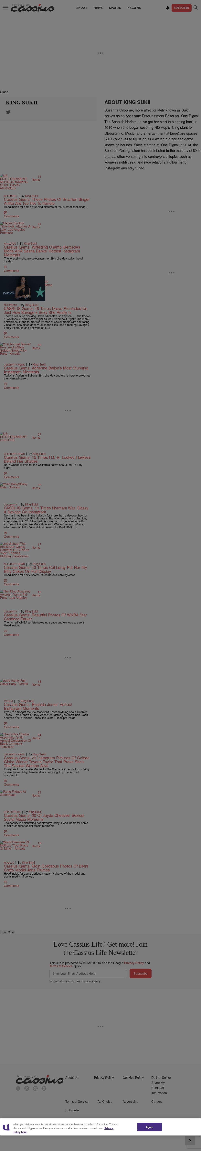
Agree (149, 1127)
